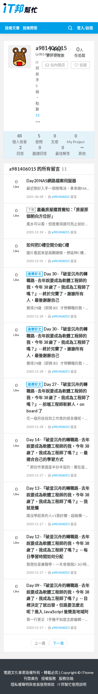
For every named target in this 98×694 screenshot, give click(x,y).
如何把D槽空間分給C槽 (47, 244)
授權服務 (48, 678)
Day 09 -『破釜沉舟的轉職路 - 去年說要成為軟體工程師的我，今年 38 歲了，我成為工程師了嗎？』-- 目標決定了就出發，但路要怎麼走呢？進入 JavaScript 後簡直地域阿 (58, 598)
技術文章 (12, 28)
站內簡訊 (57, 65)
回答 (20, 150)
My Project (76, 138)
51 (38, 115)
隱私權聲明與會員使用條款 (32, 684)
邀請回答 (39, 150)
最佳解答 (62, 150)
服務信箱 (66, 678)
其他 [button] (82, 153)
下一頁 (58, 643)
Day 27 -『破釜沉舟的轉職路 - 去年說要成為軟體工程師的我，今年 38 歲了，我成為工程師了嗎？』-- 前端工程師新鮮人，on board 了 (58, 397)
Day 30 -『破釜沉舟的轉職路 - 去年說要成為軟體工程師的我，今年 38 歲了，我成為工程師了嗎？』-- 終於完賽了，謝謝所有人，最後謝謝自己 (58, 287)
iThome (87, 672)
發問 (39, 138)
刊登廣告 (31, 678)
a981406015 (61, 197)
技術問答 (30, 28)
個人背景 (19, 142)
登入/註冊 (85, 28)
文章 (54, 138)
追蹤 (83, 65)
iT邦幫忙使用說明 (71, 684)
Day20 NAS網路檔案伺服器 (51, 180)
